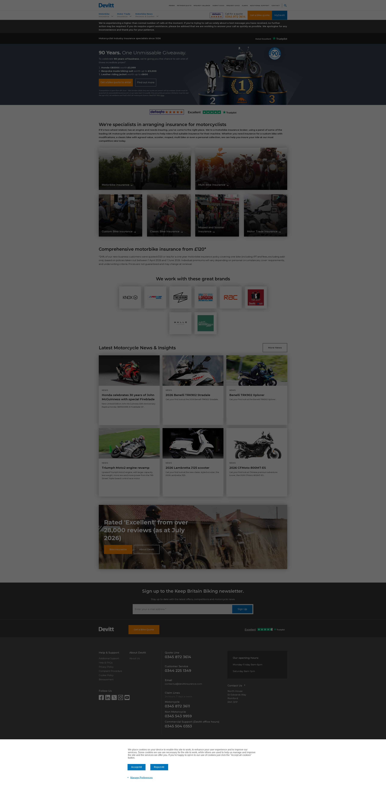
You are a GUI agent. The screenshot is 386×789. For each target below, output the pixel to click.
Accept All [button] (136, 767)
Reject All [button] (159, 767)
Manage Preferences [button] (141, 777)
